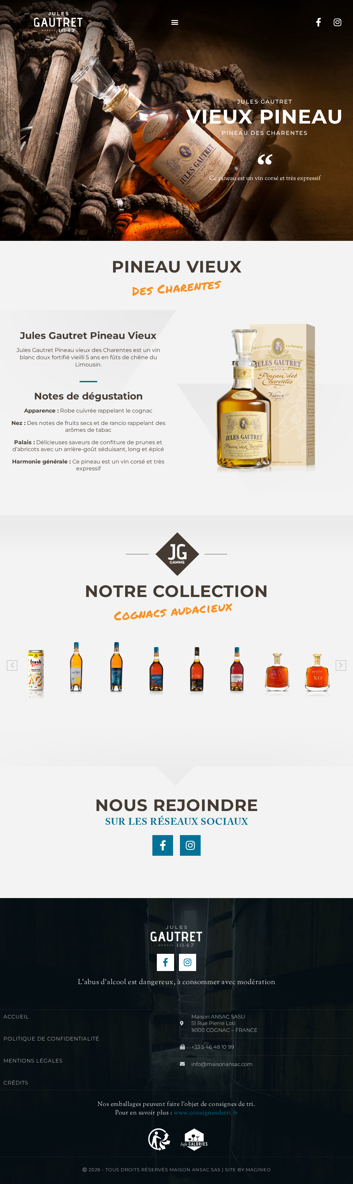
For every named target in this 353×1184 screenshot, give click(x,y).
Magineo (258, 1169)
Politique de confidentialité (51, 1038)
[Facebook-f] (318, 22)
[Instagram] (337, 22)
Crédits (15, 1082)
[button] (174, 22)
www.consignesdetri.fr (206, 1113)
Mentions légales (33, 1060)
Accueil (16, 1016)
